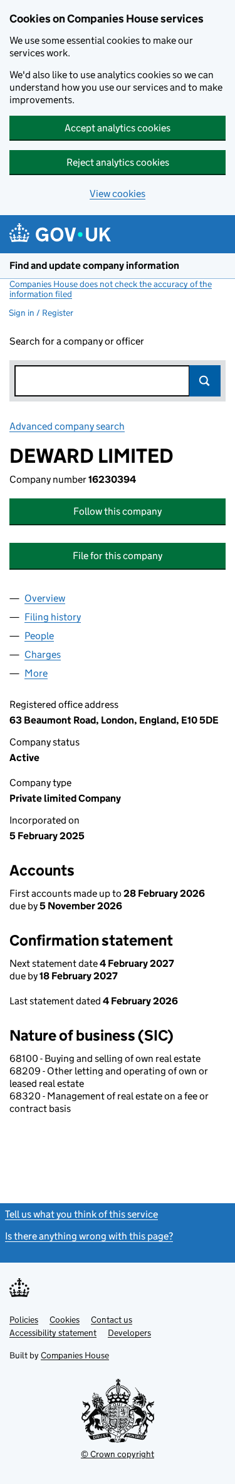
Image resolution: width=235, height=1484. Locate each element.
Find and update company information (94, 265)
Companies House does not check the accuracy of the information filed (110, 289)
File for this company (117, 556)
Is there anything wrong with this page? (89, 1236)
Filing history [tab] (52, 617)
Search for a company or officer (76, 341)
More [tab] (36, 673)
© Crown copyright (117, 1454)
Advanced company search (67, 426)
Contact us (111, 1319)
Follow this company (117, 511)
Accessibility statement (53, 1332)
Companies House (75, 1355)
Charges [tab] (42, 654)
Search (205, 380)
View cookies (117, 193)
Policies (23, 1319)
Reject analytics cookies (117, 162)
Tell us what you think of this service (81, 1214)
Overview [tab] (44, 598)
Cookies (65, 1319)
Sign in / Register (41, 312)
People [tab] (39, 636)
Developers (129, 1332)
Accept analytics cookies (117, 128)
